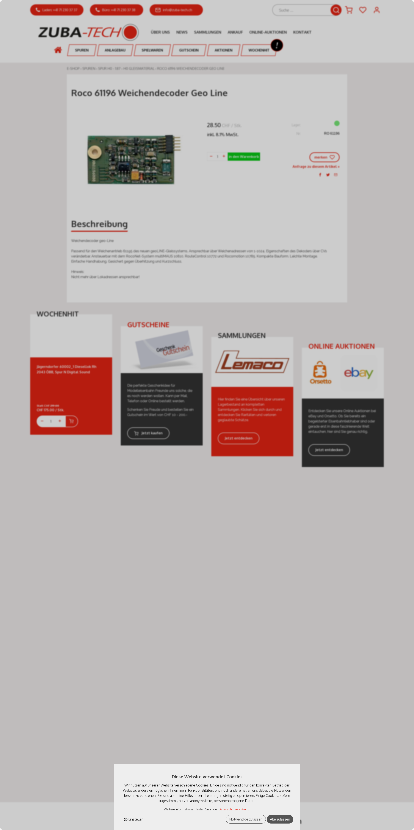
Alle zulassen (280, 819)
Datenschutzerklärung (234, 809)
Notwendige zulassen (245, 819)
